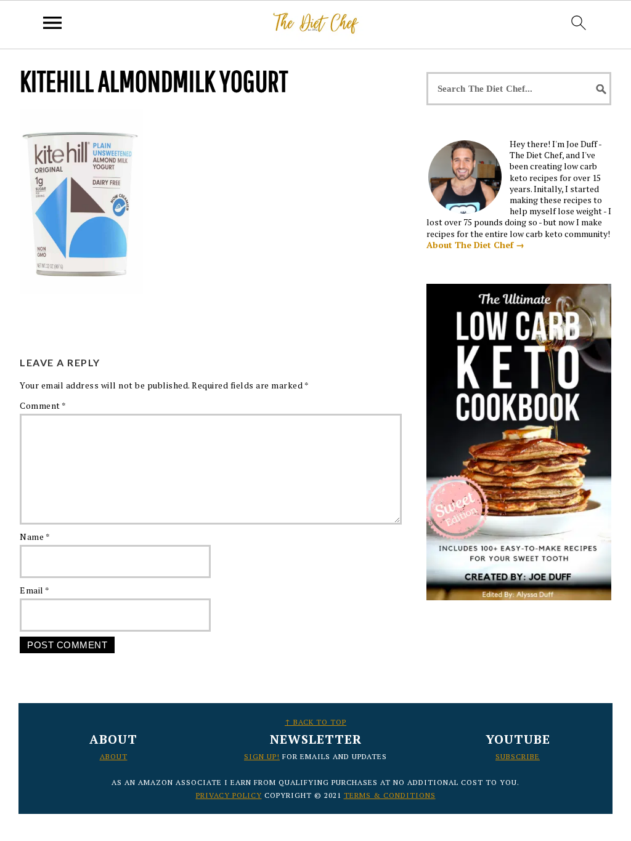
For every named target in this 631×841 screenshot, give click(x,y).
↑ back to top (315, 721)
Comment (43, 405)
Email (35, 590)
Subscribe (517, 756)
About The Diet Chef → (475, 245)
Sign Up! (262, 756)
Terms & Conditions (390, 795)
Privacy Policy (229, 795)
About (114, 756)
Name (35, 536)
